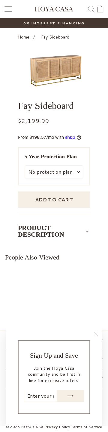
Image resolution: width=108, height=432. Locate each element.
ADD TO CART (54, 199)
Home (23, 37)
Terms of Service (86, 426)
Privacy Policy (57, 426)
